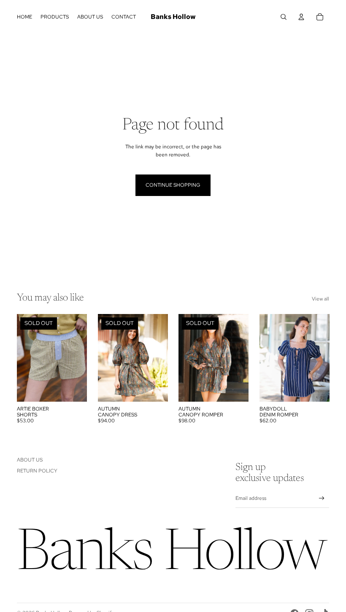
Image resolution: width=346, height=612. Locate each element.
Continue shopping (173, 185)
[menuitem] (24, 17)
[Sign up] (321, 498)
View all (320, 298)
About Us (30, 459)
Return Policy (37, 470)
